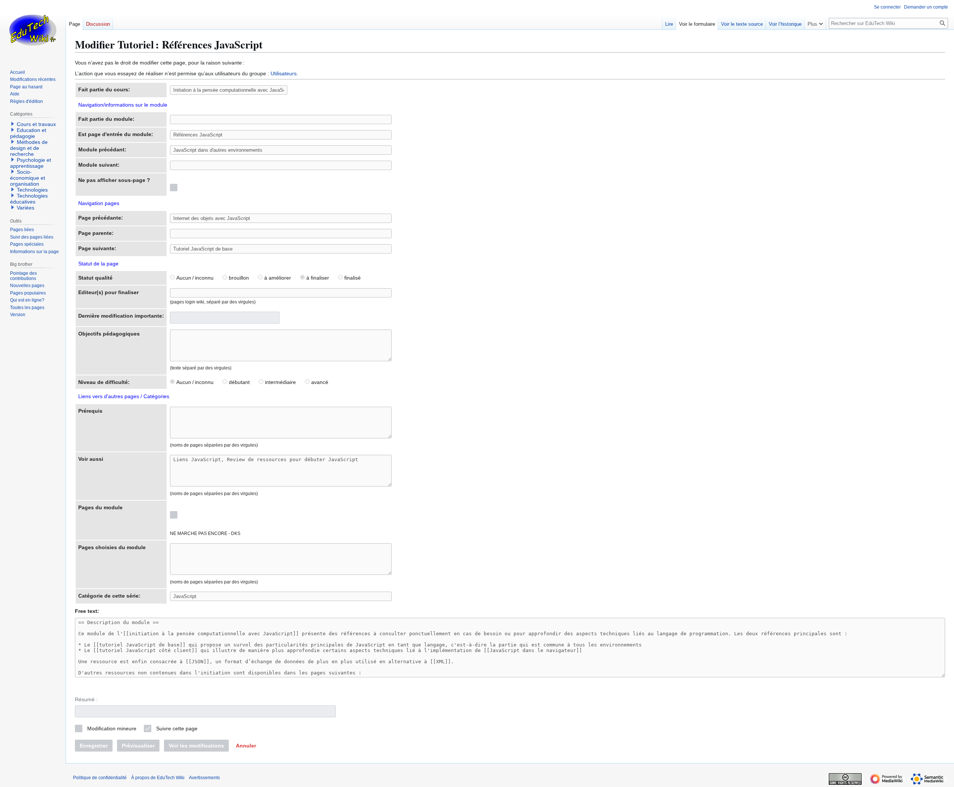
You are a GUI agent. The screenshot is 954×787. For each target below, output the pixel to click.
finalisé (352, 278)
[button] (246, 746)
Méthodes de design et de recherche (29, 148)
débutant (238, 382)
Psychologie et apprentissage (30, 163)
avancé (319, 382)
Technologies (32, 190)
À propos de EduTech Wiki (157, 777)
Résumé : (86, 699)
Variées (25, 208)
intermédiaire (279, 382)
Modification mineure (111, 728)
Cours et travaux (36, 124)
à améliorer (277, 278)
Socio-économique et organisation (27, 178)
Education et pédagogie (28, 133)
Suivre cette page (177, 728)
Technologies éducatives (29, 199)
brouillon (238, 278)
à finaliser (317, 278)
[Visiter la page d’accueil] (33, 30)
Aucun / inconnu (194, 278)
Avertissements (204, 777)
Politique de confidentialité (100, 777)
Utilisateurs (284, 73)
